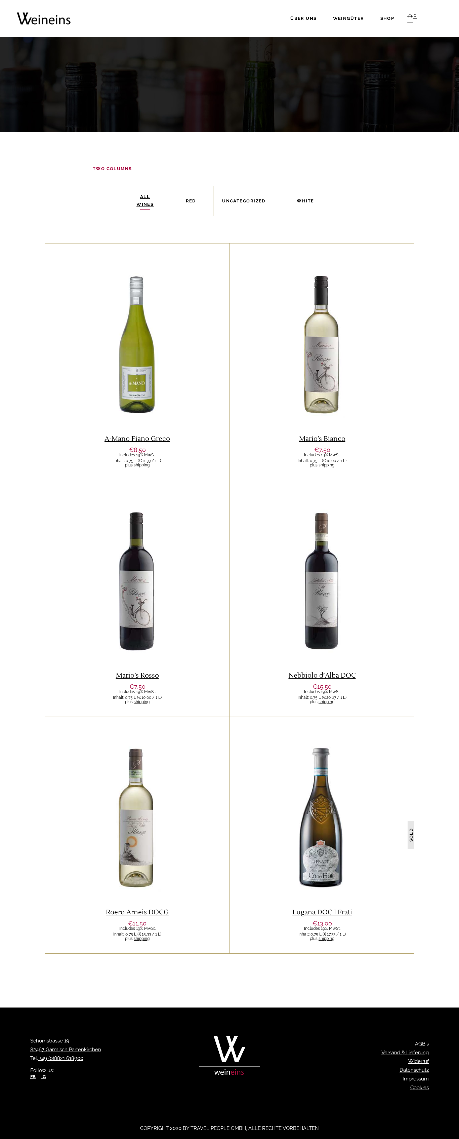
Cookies (419, 1088)
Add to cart (137, 393)
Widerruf (418, 1061)
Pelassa (310, 329)
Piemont (336, 329)
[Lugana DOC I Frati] (322, 835)
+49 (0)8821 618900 (60, 1058)
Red (174, 566)
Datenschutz (414, 1070)
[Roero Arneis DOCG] (137, 835)
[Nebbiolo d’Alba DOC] (322, 598)
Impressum (416, 1079)
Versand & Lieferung (405, 1053)
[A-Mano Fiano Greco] (137, 361)
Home (52, 168)
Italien (113, 329)
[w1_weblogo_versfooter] (229, 1057)
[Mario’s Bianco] (322, 361)
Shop (76, 168)
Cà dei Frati (284, 803)
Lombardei (341, 803)
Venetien (139, 329)
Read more (322, 867)
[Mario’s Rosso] (137, 598)
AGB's (422, 1044)
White (162, 329)
